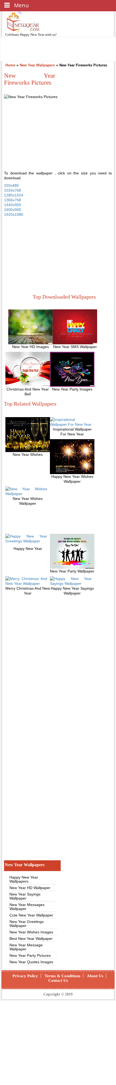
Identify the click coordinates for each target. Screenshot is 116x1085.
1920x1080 (13, 214)
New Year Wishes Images (31, 932)
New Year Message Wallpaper (26, 947)
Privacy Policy (25, 976)
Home (10, 65)
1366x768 (12, 200)
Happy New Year (32, 35)
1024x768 (12, 190)
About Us (95, 976)
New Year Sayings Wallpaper (24, 896)
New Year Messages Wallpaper (27, 907)
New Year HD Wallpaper (29, 888)
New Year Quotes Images (31, 962)
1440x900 (12, 205)
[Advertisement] (44, 256)
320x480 (11, 185)
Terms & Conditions (62, 976)
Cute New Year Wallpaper (31, 915)
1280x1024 (13, 195)
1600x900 (12, 209)
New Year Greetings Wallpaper (26, 923)
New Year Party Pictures (30, 955)
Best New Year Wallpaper (31, 938)
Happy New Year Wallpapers (23, 879)
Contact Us (58, 980)
